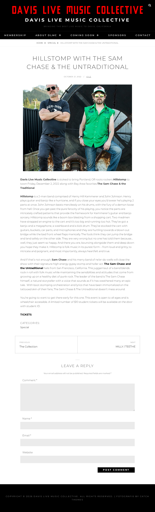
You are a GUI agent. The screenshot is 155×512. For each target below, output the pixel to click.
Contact (143, 35)
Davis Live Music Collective (77, 20)
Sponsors (117, 35)
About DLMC (46, 35)
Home (39, 43)
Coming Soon (83, 35)
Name (27, 418)
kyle (88, 77)
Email (26, 435)
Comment (29, 380)
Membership (15, 35)
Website (27, 452)
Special (52, 43)
